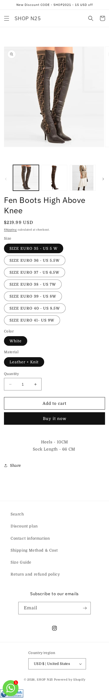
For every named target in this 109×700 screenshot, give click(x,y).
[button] (6, 18)
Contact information (30, 538)
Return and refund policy (35, 574)
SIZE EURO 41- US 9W (32, 320)
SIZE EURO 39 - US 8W (33, 296)
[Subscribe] (84, 608)
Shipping (10, 229)
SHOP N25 (45, 679)
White (16, 341)
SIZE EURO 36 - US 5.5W (35, 260)
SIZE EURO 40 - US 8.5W (35, 308)
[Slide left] (6, 179)
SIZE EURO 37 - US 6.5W (35, 272)
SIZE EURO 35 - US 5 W (34, 248)
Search (17, 514)
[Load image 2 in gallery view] (54, 178)
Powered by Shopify (69, 679)
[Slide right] (103, 179)
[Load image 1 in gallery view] (26, 178)
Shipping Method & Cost (34, 550)
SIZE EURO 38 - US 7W (33, 284)
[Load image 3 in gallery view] (83, 178)
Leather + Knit (24, 362)
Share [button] (15, 465)
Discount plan (24, 526)
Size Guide (21, 562)
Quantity (11, 374)
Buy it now (54, 418)
